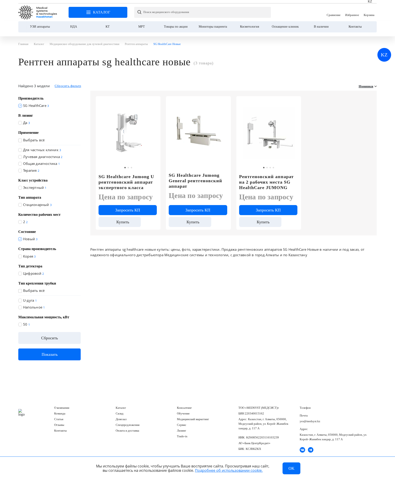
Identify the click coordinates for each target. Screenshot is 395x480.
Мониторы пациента (213, 26)
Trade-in (182, 436)
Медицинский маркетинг (193, 419)
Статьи (58, 419)
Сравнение (333, 12)
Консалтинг (184, 407)
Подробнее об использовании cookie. (229, 470)
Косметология (249, 26)
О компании (61, 407)
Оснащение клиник (285, 26)
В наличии (321, 26)
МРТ (141, 26)
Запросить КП (127, 210)
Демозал (121, 419)
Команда (59, 413)
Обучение (183, 413)
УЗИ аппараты (40, 26)
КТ (108, 26)
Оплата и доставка (127, 430)
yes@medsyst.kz (310, 421)
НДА (73, 26)
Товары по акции (176, 26)
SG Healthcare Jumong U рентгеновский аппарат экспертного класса (126, 182)
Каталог (121, 407)
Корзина (369, 12)
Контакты (355, 26)
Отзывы (59, 425)
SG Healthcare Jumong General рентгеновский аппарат (195, 181)
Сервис (181, 425)
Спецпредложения (127, 425)
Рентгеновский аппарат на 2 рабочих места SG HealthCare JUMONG (266, 182)
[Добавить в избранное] (154, 101)
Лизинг (181, 430)
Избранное (352, 12)
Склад (119, 413)
